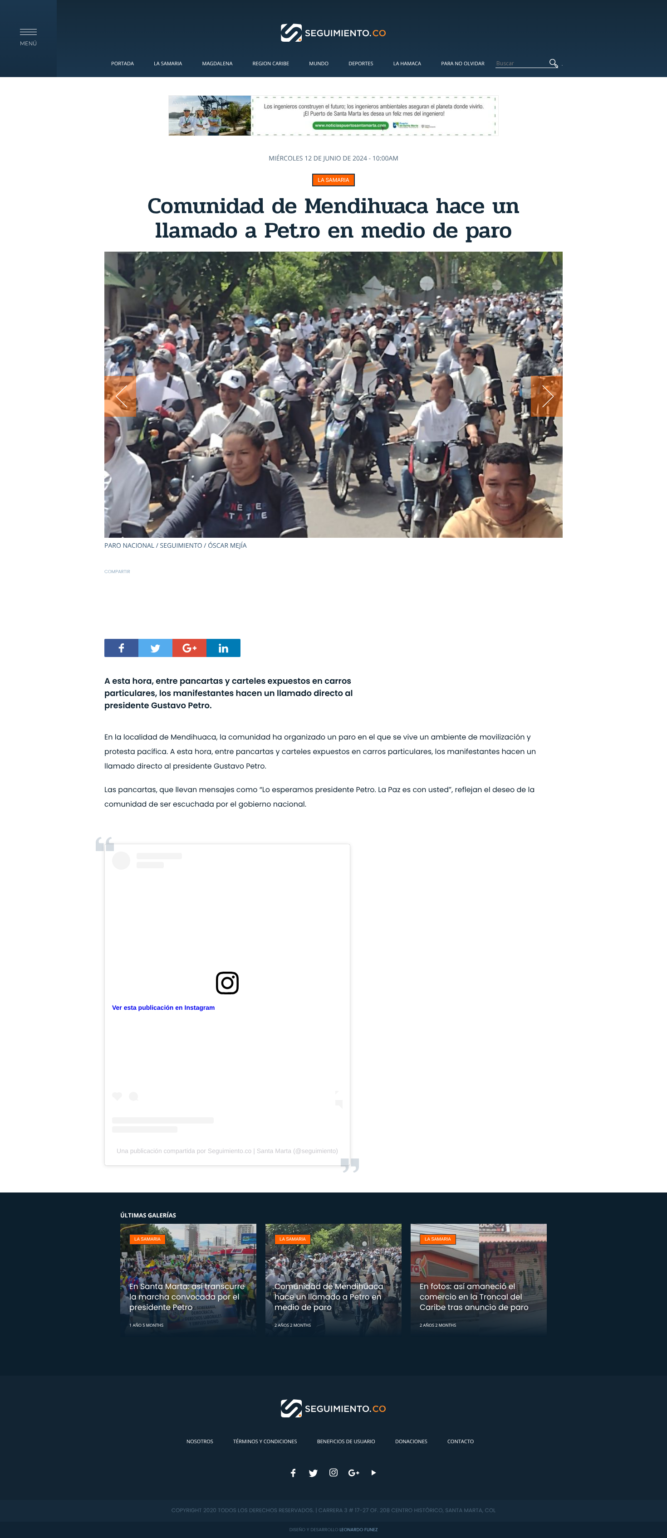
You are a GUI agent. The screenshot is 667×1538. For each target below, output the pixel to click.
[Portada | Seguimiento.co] (333, 32)
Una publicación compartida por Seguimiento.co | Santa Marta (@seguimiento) (227, 1150)
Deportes (360, 63)
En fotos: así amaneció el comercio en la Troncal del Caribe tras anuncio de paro (474, 1297)
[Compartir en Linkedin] (223, 648)
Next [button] (547, 396)
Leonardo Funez (358, 1529)
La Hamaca (407, 63)
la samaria (333, 180)
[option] (333, 401)
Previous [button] (120, 396)
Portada (122, 63)
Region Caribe (271, 63)
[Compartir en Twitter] (155, 648)
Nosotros (199, 1441)
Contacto (460, 1441)
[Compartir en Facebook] (121, 648)
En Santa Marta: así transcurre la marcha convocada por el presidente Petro (187, 1297)
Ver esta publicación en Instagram (163, 1007)
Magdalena (217, 63)
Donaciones (411, 1441)
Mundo (319, 63)
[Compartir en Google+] (189, 648)
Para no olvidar (463, 63)
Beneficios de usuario (346, 1441)
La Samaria (168, 63)
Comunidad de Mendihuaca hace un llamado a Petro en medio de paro (329, 1297)
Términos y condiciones (265, 1441)
